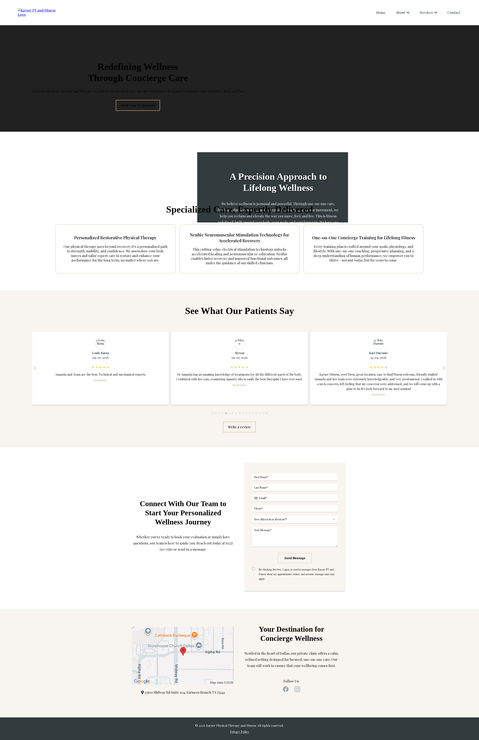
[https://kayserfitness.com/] (38, 12)
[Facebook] (286, 689)
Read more (100, 385)
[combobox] (295, 519)
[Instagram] (297, 689)
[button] (408, 12)
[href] (183, 655)
